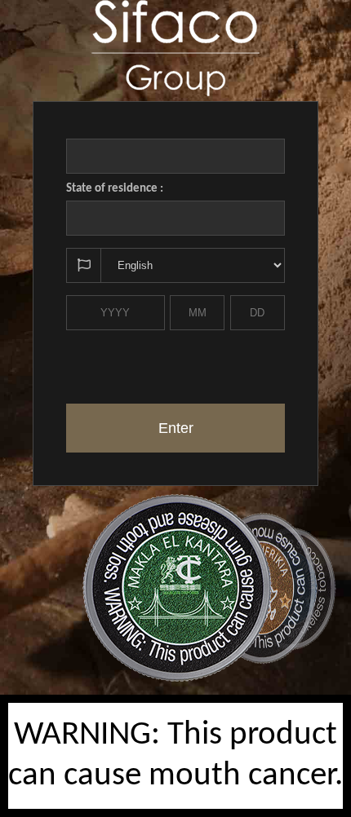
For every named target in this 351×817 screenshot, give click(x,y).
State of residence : (114, 189)
